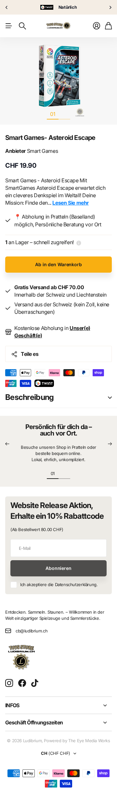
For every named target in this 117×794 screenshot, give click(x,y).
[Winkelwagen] (108, 26)
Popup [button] (78, 242)
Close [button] (58, 705)
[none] (6, 7)
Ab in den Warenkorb (58, 264)
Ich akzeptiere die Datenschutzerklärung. (59, 584)
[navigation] (64, 113)
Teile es (29, 354)
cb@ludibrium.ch (31, 630)
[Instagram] (9, 683)
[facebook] (22, 683)
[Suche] (22, 26)
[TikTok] (34, 683)
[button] (7, 444)
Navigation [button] (8, 26)
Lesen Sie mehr (70, 202)
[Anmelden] (96, 26)
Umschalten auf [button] (110, 397)
